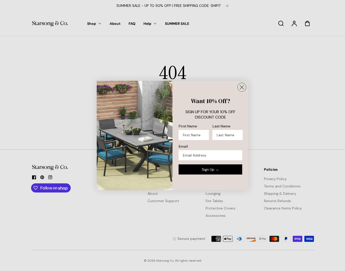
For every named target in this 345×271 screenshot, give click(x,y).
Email (183, 146)
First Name (188, 126)
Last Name (221, 126)
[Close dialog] (241, 87)
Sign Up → (210, 169)
